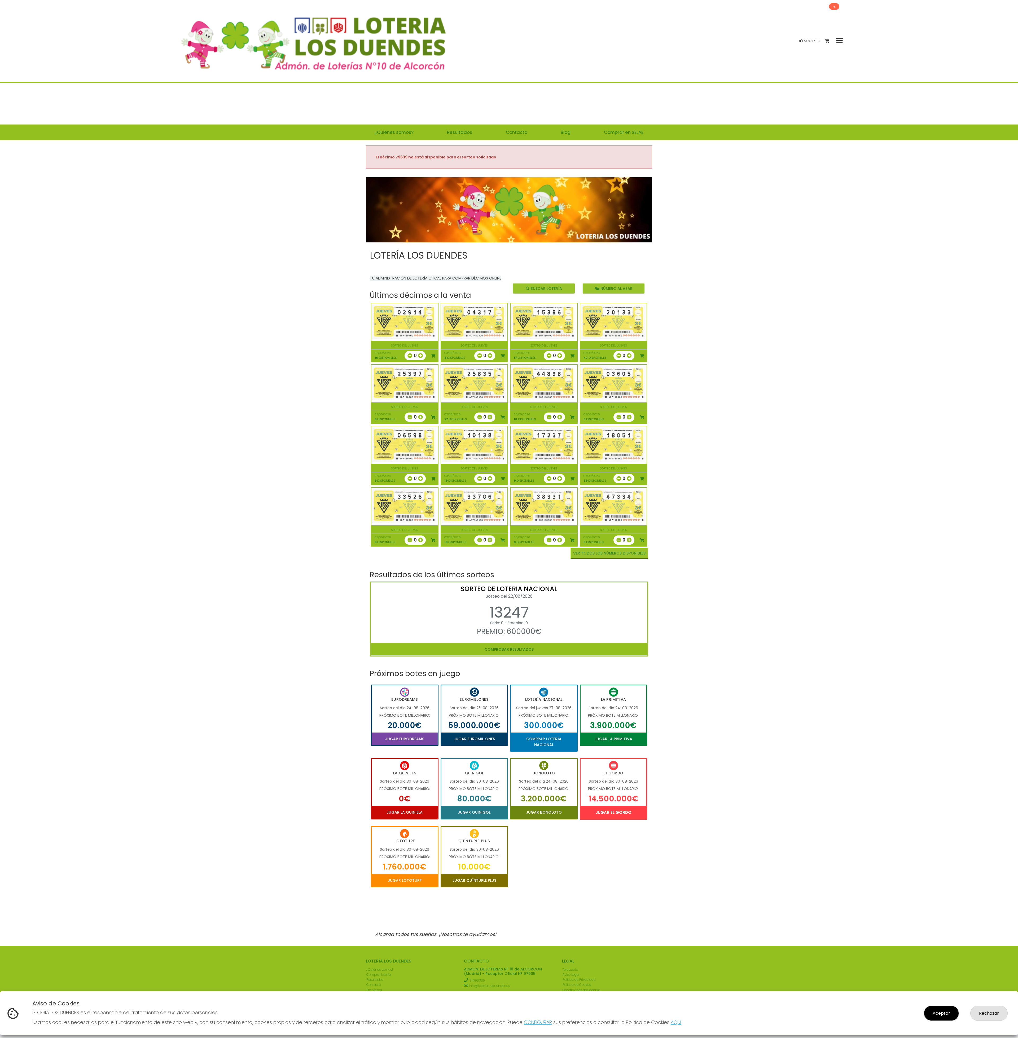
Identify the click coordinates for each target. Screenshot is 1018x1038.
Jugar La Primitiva (613, 739)
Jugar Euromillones (474, 739)
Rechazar (989, 1013)
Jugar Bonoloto (544, 812)
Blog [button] (566, 132)
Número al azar (615, 288)
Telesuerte (570, 969)
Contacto (373, 984)
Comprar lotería (378, 974)
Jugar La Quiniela (405, 812)
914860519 (477, 980)
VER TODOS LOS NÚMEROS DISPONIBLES (609, 553)
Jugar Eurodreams (404, 739)
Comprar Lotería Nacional (543, 741)
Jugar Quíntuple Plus (474, 880)
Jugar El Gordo (613, 812)
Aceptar (941, 1013)
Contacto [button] (516, 132)
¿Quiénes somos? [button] (394, 132)
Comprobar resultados (509, 649)
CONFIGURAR (538, 1022)
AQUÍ (676, 1022)
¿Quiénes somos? (379, 969)
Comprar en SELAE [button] (623, 132)
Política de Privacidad (579, 979)
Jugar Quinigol (474, 812)
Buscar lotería (545, 288)
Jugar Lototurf (405, 880)
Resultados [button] (459, 132)
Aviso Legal (571, 974)
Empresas (374, 990)
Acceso (811, 41)
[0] (829, 41)
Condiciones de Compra (581, 990)
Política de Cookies (577, 984)
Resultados (374, 979)
